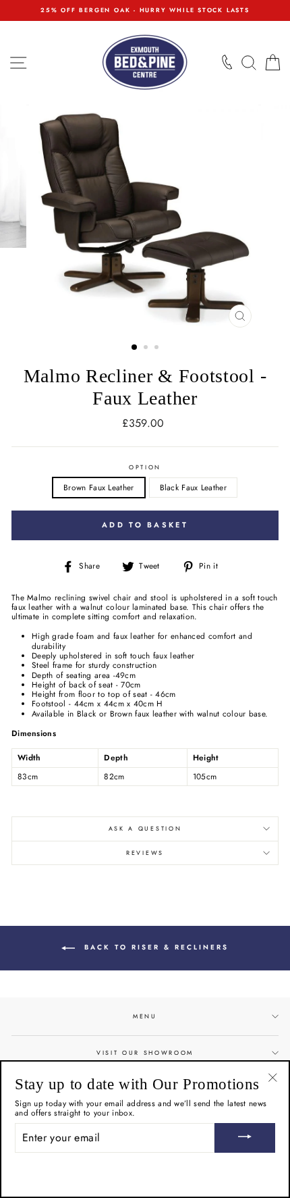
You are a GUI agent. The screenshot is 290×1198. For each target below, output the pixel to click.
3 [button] (157, 348)
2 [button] (147, 348)
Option (145, 467)
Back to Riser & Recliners (154, 948)
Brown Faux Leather (98, 487)
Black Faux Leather (193, 487)
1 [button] (135, 347)
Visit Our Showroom (145, 1052)
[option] (145, 10)
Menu (145, 1016)
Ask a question (145, 828)
